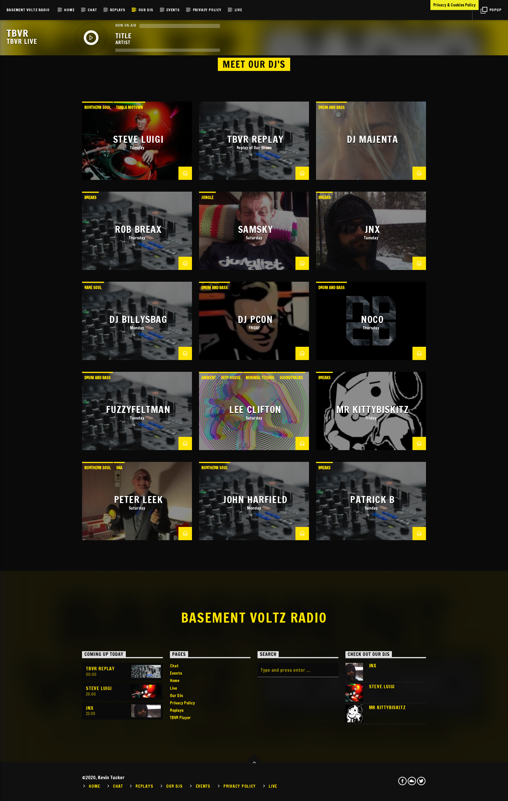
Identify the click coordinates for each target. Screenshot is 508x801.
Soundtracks (291, 377)
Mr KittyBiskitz (372, 409)
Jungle (207, 197)
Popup (495, 9)
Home (69, 9)
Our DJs (145, 9)
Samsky (255, 229)
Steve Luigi (138, 139)
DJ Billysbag (138, 319)
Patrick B (372, 499)
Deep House (230, 377)
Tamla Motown (129, 107)
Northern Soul (97, 107)
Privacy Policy (207, 9)
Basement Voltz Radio (27, 9)
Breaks (90, 197)
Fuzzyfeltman (138, 409)
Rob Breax (138, 229)
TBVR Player (180, 718)
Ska (119, 467)
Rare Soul (93, 287)
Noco (372, 319)
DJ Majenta (372, 139)
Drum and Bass (331, 107)
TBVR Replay (255, 139)
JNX (372, 229)
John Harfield (255, 499)
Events (173, 9)
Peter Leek (138, 499)
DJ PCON (255, 319)
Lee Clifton (255, 409)
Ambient (208, 377)
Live (238, 9)
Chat (92, 9)
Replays (117, 9)
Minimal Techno (260, 377)
